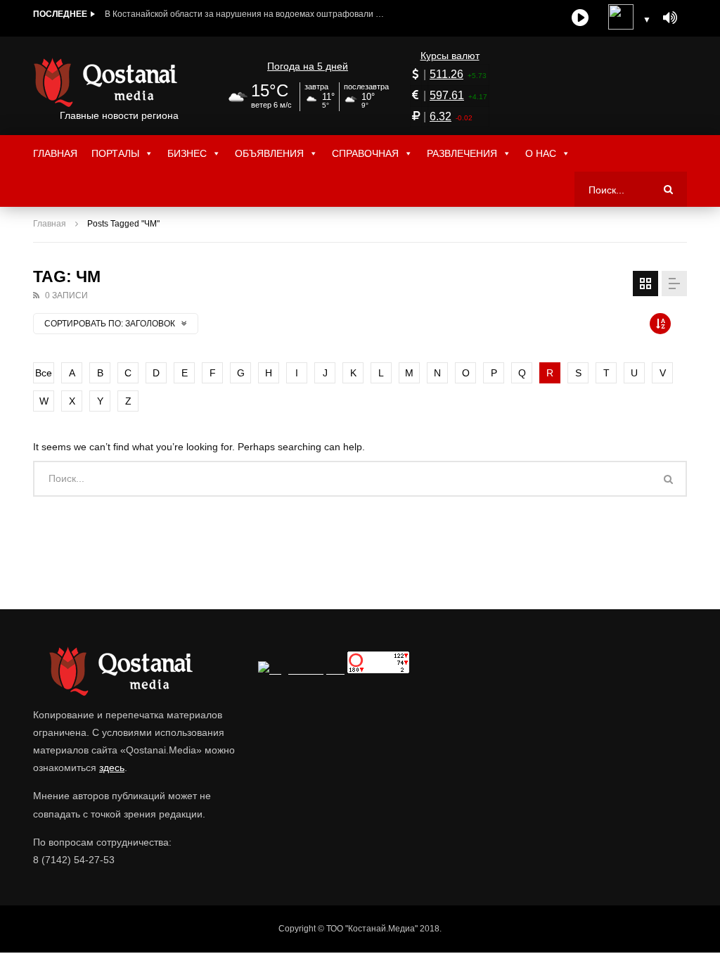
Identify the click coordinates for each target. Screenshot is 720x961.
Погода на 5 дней (307, 66)
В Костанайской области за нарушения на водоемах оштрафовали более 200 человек (245, 14)
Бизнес (187, 153)
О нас (540, 153)
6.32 (440, 116)
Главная (55, 153)
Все (43, 372)
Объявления (269, 153)
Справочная (365, 153)
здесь (111, 767)
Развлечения (462, 153)
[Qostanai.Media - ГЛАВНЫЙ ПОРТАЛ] (119, 82)
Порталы (115, 153)
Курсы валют (450, 55)
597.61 (447, 95)
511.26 (446, 74)
